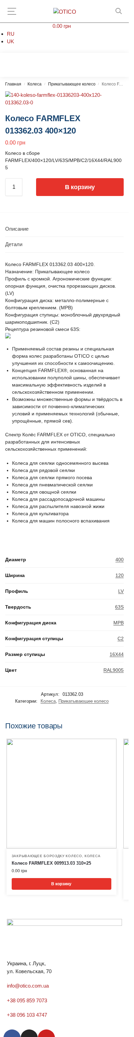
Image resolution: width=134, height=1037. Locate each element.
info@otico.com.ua (28, 986)
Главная (13, 84)
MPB (118, 622)
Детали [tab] (13, 244)
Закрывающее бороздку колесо (47, 856)
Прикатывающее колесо (72, 84)
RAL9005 (113, 670)
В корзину (80, 187)
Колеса (34, 84)
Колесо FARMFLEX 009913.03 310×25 (51, 863)
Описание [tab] (17, 229)
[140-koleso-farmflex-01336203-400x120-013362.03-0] (64, 99)
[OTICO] (64, 12)
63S (119, 607)
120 (119, 575)
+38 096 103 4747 (27, 1015)
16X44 (117, 654)
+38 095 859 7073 (27, 1000)
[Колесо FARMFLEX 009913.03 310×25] (61, 794)
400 (119, 559)
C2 (121, 638)
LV (121, 591)
